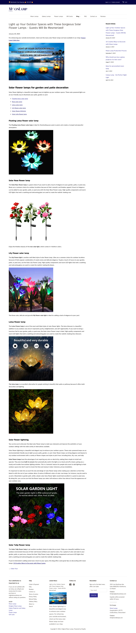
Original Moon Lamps (67, 629)
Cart (126, 2)
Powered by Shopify (80, 629)
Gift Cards (70, 16)
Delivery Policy (33, 601)
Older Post (14, 568)
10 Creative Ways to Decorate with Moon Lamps (29, 563)
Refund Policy (33, 599)
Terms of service (33, 594)
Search (31, 606)
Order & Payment (34, 584)
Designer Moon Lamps (15, 606)
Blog (78, 16)
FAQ (85, 16)
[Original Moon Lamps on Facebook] (70, 585)
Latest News (53, 581)
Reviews (103, 16)
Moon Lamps (34, 16)
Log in (107, 2)
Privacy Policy (33, 596)
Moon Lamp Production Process (116, 50)
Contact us (93, 16)
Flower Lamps (58, 16)
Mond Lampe (113, 608)
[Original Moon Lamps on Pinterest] (74, 585)
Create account (115, 2)
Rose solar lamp (17, 101)
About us (31, 604)
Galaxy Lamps (46, 16)
